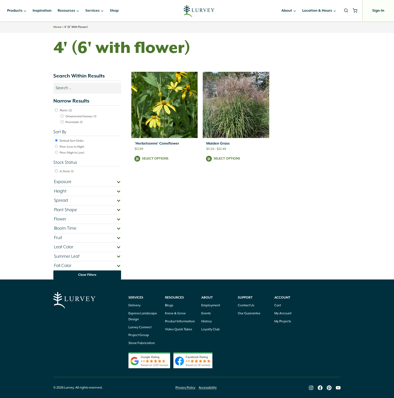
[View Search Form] (346, 10)
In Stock (67, 171)
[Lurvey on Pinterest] (329, 387)
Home (57, 27)
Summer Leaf (66, 256)
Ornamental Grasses (80, 116)
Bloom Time (65, 228)
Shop (114, 11)
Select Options (155, 159)
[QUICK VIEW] (164, 105)
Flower (60, 219)
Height (60, 191)
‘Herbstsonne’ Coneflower (157, 143)
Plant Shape (65, 210)
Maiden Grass (218, 143)
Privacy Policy (185, 388)
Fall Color (62, 265)
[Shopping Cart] (356, 10)
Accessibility (208, 388)
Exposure (62, 181)
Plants (66, 110)
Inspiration (42, 11)
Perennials (74, 122)
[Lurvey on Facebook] (320, 387)
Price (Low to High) (72, 146)
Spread (61, 200)
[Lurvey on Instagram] (311, 387)
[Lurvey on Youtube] (338, 387)
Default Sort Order (72, 141)
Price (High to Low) (72, 152)
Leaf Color (63, 247)
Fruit (58, 237)
